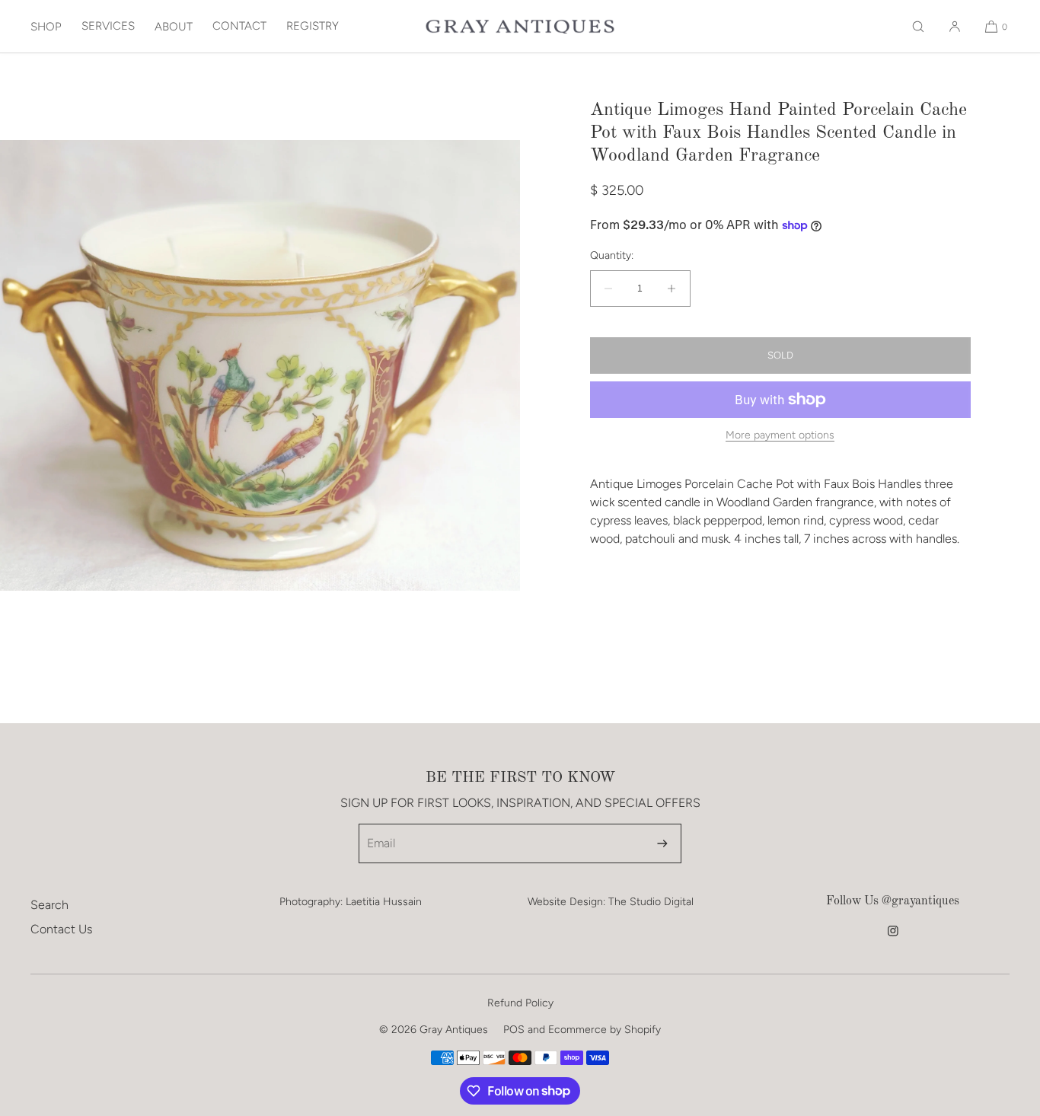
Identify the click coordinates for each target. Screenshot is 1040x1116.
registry (312, 26)
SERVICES (108, 26)
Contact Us (61, 929)
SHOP (46, 26)
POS (514, 1029)
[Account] (955, 26)
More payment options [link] (780, 435)
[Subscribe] (662, 843)
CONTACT (239, 26)
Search (49, 905)
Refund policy (520, 1002)
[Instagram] (893, 938)
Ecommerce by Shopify (604, 1029)
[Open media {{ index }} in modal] (260, 365)
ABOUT (174, 26)
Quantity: (611, 256)
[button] (918, 26)
